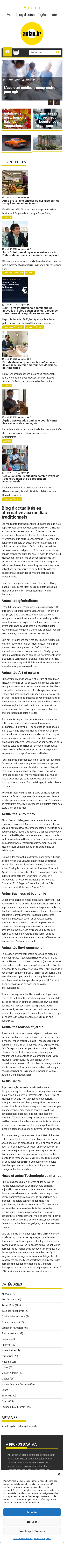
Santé (5, 1390)
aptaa (22, 80)
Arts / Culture (9, 1299)
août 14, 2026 (11, 359)
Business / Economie (13, 273)
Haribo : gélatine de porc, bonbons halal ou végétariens (15, 117)
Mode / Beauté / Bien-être (16, 1384)
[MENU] (16, 52)
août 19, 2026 (11, 249)
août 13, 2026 (11, 417)
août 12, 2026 (11, 473)
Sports (5, 1401)
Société (39, 327)
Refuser (32, 1521)
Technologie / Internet (13, 1407)
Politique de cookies (23, 1538)
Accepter (32, 1512)
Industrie (7, 217)
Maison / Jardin (10, 1373)
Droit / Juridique (10, 1322)
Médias (5, 1378)
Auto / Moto (8, 1305)
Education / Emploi (12, 499)
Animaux (7, 441)
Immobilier (7, 1356)
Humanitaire (8, 1350)
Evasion (6, 1339)
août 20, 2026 (11, 197)
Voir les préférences (32, 1531)
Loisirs (5, 1367)
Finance (7, 385)
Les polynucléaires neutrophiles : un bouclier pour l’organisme (47, 117)
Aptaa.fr (32, 7)
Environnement (10, 1333)
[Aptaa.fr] (7, 51)
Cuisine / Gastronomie (13, 1316)
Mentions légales (42, 1538)
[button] (59, 1474)
